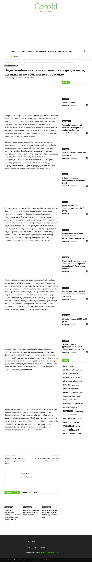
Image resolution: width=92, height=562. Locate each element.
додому (6, 62)
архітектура (74, 374)
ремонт (80, 414)
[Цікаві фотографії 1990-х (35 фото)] (75, 310)
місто (73, 396)
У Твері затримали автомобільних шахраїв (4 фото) (73, 180)
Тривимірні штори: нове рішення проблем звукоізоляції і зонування (73, 235)
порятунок (78, 411)
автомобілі (68, 370)
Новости (65, 174)
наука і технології (69, 400)
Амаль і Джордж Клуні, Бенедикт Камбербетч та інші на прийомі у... (73, 127)
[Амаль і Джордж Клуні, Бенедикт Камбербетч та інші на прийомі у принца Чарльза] (75, 116)
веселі (72, 377)
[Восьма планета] (75, 93)
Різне (13, 62)
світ (74, 418)
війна (70, 381)
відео (65, 381)
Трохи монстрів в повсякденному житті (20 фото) (73, 208)
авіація (65, 374)
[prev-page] (5, 523)
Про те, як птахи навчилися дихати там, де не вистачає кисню (15, 460)
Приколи (30, 51)
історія (72, 433)
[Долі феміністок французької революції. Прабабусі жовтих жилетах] (75, 335)
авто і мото (79, 370)
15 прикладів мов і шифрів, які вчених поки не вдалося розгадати (74, 293)
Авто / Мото (52, 51)
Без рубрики (66, 315)
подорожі (76, 403)
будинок (66, 377)
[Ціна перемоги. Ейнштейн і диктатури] (75, 143)
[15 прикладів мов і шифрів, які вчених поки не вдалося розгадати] (75, 282)
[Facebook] (6, 444)
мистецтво (67, 396)
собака (80, 418)
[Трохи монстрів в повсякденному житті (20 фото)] (75, 196)
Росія (65, 366)
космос (66, 392)
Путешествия (21, 62)
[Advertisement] (46, 31)
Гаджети (61, 51)
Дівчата (69, 51)
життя (78, 385)
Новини (13, 51)
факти (78, 426)
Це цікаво (22, 51)
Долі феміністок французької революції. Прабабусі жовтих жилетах (73, 346)
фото (65, 430)
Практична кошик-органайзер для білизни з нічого (47, 459)
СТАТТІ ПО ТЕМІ (12, 492)
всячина (79, 377)
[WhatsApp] (22, 444)
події (82, 403)
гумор (66, 384)
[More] (27, 444)
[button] (85, 51)
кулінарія (74, 392)
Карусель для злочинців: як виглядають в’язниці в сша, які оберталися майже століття (12, 514)
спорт (65, 422)
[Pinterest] (17, 444)
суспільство (74, 422)
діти (73, 385)
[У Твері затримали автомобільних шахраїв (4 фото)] (75, 169)
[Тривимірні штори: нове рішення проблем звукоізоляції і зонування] (75, 224)
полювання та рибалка (70, 407)
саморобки (67, 418)
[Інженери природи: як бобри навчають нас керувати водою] (31, 502)
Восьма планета (69, 102)
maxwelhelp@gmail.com (50, 552)
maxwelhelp (10, 78)
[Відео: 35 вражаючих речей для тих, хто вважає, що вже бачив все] (50, 502)
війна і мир (77, 381)
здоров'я (66, 389)
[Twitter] (12, 444)
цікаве (74, 429)
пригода (65, 414)
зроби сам (75, 389)
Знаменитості (41, 51)
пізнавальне (73, 415)
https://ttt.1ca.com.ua (26, 477)
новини (67, 403)
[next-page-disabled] (9, 523)
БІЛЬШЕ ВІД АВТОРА (29, 492)
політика (68, 411)
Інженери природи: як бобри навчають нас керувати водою (31, 512)
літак (81, 392)
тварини (68, 425)
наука (78, 396)
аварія (71, 366)
